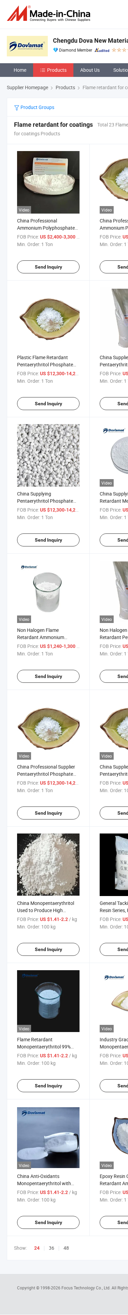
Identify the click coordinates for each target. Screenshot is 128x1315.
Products (57, 70)
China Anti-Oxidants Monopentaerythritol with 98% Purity (44, 1183)
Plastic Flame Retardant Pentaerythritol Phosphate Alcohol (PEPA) (45, 364)
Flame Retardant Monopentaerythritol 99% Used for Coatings (44, 1046)
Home (20, 70)
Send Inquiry (48, 267)
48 (66, 1248)
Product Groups (36, 107)
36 (51, 1248)
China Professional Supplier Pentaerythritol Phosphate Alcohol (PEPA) (46, 773)
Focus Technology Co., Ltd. (86, 1287)
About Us (90, 70)
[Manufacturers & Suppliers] (50, 13)
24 (37, 1248)
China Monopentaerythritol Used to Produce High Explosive (45, 910)
